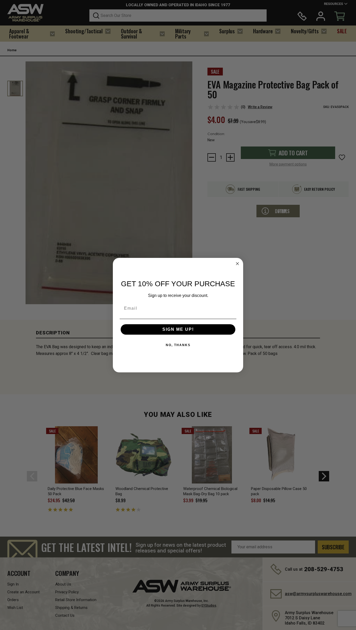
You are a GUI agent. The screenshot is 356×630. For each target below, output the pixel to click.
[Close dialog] (237, 263)
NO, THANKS (178, 345)
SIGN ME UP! (178, 329)
